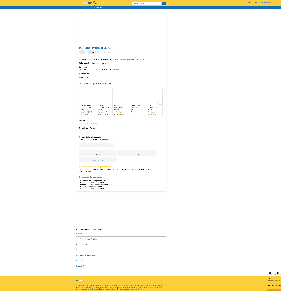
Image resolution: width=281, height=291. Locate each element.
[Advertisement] (120, 29)
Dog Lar (79, 261)
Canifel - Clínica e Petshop (86, 239)
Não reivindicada (109, 52)
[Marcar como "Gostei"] (81, 52)
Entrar (249, 2)
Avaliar (137, 154)
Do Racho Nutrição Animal (86, 255)
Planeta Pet (80, 234)
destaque (264, 2)
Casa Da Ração (82, 250)
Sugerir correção (98, 160)
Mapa (98, 154)
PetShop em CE (142, 59)
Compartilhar (93, 52)
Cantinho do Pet (82, 244)
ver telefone (94, 123)
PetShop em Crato (127, 59)
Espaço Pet (80, 266)
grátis (271, 2)
